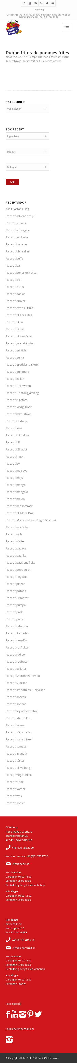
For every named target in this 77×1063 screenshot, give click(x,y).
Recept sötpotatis (18, 732)
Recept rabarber (17, 626)
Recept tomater (17, 746)
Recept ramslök (16, 640)
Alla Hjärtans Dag (17, 209)
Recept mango (16, 485)
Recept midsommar (19, 506)
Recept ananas (16, 223)
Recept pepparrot (18, 569)
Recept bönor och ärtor (22, 272)
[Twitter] (47, 3)
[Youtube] (30, 3)
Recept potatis (16, 591)
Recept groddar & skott (22, 364)
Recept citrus (15, 287)
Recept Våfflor (15, 789)
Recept (33, 57)
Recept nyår (14, 534)
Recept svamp (15, 725)
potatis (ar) (29, 61)
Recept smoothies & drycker (25, 690)
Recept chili (13, 280)
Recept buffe (14, 258)
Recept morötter (17, 527)
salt (38, 61)
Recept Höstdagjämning (22, 393)
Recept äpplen (15, 803)
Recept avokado (17, 237)
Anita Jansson (53, 61)
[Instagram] (35, 3)
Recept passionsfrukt (20, 562)
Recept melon (15, 499)
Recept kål (13, 442)
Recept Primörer (17, 598)
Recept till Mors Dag (20, 513)
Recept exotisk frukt (19, 308)
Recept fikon (14, 322)
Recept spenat (16, 704)
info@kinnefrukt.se (24, 948)
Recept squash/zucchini (22, 711)
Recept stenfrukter (19, 718)
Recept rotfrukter (18, 647)
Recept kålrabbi (16, 449)
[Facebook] (24, 3)
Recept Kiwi (14, 428)
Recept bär (13, 265)
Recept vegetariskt (19, 775)
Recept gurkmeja (17, 371)
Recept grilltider (17, 350)
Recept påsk (14, 612)
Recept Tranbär (16, 753)
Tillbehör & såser (47, 57)
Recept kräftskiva (17, 435)
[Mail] (52, 3)
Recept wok (14, 796)
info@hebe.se (20, 864)
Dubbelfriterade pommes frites (37, 52)
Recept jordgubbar (19, 407)
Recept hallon (15, 379)
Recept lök (13, 463)
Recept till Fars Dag (19, 315)
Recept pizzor (15, 584)
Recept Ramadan (17, 633)
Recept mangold (17, 492)
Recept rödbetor (17, 661)
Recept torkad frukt (19, 739)
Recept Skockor (16, 683)
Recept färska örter (19, 336)
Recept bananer (16, 244)
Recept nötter (15, 541)
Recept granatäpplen (20, 343)
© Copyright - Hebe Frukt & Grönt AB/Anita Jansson (32, 1058)
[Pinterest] (41, 3)
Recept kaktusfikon (19, 414)
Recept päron (15, 619)
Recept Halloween (18, 386)
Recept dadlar (15, 294)
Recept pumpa (16, 605)
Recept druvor (15, 301)
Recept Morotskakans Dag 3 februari (31, 520)
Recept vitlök (14, 782)
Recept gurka (15, 357)
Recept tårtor (15, 760)
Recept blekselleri (18, 251)
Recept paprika (16, 555)
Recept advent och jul (20, 216)
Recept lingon (15, 456)
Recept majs (14, 478)
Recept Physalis (16, 577)
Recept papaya (16, 548)
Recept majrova (16, 470)
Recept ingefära (16, 400)
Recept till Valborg (18, 768)
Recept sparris (16, 697)
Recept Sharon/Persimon (23, 676)
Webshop (40, 9)
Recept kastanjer (17, 421)
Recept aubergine (18, 230)
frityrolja (16, 61)
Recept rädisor (16, 654)
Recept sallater (16, 668)
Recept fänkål (15, 329)
